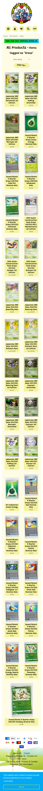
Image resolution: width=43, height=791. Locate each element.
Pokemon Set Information (21, 764)
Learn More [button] (8, 781)
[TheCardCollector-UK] (21, 13)
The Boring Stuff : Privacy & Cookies (21, 761)
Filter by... (21, 65)
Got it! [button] (21, 787)
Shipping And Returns (15, 756)
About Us (17, 753)
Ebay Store (21, 759)
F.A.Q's (27, 753)
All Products (14, 36)
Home (6, 36)
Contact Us (32, 756)
